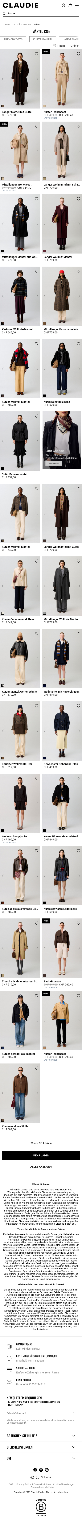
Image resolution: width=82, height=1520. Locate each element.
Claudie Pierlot (10, 24)
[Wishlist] (36, 54)
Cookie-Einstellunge (63, 1484)
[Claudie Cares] (41, 1507)
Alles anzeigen (41, 1166)
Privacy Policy (23, 1484)
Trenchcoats (13, 39)
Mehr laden (41, 1155)
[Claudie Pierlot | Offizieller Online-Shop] (20, 5)
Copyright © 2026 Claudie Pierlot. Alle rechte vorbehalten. (41, 1492)
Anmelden (73, 1413)
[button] (63, 5)
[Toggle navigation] (76, 5)
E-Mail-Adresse (15, 1413)
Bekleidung (26, 24)
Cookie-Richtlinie (42, 1484)
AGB (11, 1484)
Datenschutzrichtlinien (42, 1487)
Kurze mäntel (42, 39)
